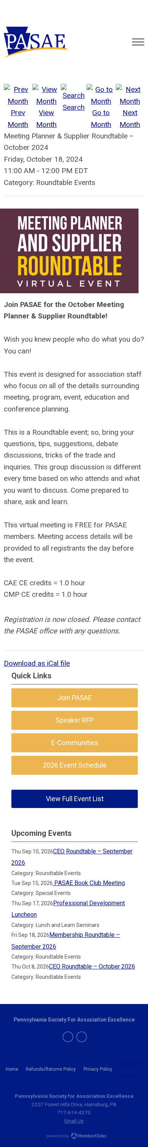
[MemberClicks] (35, 42)
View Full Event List (75, 799)
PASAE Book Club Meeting (89, 883)
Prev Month (18, 118)
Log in (127, 1074)
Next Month (130, 118)
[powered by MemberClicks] (74, 1136)
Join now (131, 1063)
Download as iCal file (37, 663)
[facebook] (68, 1036)
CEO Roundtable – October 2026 (92, 966)
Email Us (74, 1121)
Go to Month (101, 118)
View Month (46, 118)
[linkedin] (81, 1036)
